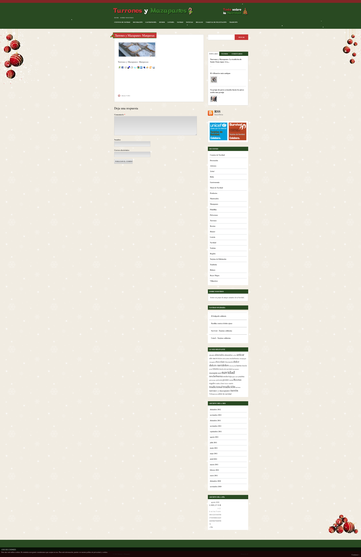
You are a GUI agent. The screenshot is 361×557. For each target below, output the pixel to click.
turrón (234, 390)
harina (238, 365)
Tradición (233, 22)
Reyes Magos (214, 275)
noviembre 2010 (215, 486)
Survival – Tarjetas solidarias (221, 331)
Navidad (180, 22)
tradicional (216, 387)
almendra (219, 354)
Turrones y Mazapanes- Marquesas (135, 35)
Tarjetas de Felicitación (216, 22)
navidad (228, 372)
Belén (212, 177)
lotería (216, 368)
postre (226, 379)
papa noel (235, 377)
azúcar (240, 355)
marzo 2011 (214, 464)
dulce (236, 361)
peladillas (241, 376)
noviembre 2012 (215, 415)
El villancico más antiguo (220, 73)
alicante (211, 355)
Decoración (138, 22)
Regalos (199, 22)
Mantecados (214, 198)
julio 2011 (213, 442)
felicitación (232, 366)
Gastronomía (150, 22)
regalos (212, 383)
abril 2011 (213, 459)
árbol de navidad (224, 393)
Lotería (171, 22)
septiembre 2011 (216, 431)
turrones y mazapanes (219, 390)
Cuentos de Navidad (122, 22)
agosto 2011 (214, 437)
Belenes (212, 270)
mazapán (213, 372)
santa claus (220, 383)
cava (223, 358)
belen (220, 358)
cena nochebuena (232, 358)
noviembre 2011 (215, 426)
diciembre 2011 (215, 420)
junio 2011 (214, 448)
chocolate (220, 361)
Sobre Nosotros (127, 18)
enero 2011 (214, 475)
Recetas (212, 226)
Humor (162, 22)
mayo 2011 (213, 453)
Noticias (189, 22)
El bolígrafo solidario (218, 316)
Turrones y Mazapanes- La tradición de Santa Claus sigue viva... (226, 60)
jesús (210, 369)
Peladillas (213, 209)
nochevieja (227, 376)
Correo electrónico (121, 150)
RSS (218, 113)
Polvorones (214, 215)
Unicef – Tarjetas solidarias (221, 338)
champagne (242, 358)
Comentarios (237, 54)
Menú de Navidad (216, 188)
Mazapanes (214, 204)
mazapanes (235, 369)
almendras (228, 355)
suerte (231, 383)
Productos (213, 193)
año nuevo (213, 358)
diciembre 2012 (215, 409)
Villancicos (214, 281)
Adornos (213, 166)
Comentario (119, 114)
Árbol (212, 171)
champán (212, 362)
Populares (213, 54)
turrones (238, 387)
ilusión (244, 365)
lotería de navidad (225, 369)
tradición (229, 386)
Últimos (224, 54)
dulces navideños (219, 365)
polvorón (219, 380)
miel (219, 373)
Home (116, 18)
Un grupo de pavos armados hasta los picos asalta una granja (227, 91)
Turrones (213, 220)
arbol (234, 355)
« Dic (211, 527)
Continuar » (355, 555)
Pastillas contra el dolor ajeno (221, 323)
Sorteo (226, 383)
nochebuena (216, 376)
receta (231, 380)
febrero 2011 (214, 470)
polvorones (212, 380)
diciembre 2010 (215, 481)
